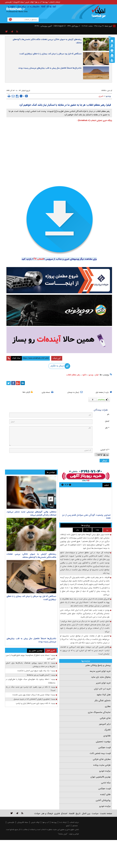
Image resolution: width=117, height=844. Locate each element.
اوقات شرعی (29, 2)
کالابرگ (107, 730)
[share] (6, 32)
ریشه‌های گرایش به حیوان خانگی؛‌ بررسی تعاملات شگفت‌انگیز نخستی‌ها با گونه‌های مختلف (47, 41)
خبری (101, 96)
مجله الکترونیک (18, 2)
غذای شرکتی (105, 718)
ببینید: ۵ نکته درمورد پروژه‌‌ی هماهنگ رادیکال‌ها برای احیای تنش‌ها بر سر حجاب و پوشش (30, 664)
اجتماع (64, 813)
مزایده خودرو (105, 771)
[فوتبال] (112, 50)
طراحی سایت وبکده (102, 765)
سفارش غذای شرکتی (102, 759)
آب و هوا (38, 2)
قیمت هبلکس (104, 747)
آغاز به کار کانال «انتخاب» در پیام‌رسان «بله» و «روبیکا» (33, 7)
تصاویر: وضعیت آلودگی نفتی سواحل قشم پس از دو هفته (86, 516)
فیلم (96, 374)
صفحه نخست (106, 813)
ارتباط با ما (63, 822)
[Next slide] (62, 485)
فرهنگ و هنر (47, 813)
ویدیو (108, 96)
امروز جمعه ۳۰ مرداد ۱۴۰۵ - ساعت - (96, 26)
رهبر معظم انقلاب (73, 374)
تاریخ (78, 813)
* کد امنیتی (104, 449)
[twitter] (8, 383)
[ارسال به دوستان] (13, 96)
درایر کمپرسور (105, 724)
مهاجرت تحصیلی (103, 741)
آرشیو (68, 825)
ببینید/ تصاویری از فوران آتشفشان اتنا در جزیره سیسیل (34, 699)
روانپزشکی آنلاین (103, 800)
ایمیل (107, 421)
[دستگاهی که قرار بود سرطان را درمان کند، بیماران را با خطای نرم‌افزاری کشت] (31, 576)
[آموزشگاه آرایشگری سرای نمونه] (59, 340)
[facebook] (13, 383)
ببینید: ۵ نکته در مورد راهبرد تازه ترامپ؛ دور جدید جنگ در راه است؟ (30, 688)
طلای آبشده (105, 794)
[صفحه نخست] (112, 40)
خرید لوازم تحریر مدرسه (100, 671)
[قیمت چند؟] (112, 45)
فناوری (57, 813)
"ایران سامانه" (62, 834)
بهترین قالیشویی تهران (100, 777)
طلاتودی (107, 735)
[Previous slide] (70, 485)
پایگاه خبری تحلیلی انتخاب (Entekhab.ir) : (94, 120)
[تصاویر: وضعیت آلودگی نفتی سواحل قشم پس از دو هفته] (85, 500)
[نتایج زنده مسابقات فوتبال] (112, 60)
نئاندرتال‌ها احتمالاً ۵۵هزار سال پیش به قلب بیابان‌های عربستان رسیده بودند (50, 68)
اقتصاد (71, 813)
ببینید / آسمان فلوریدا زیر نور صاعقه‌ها (41, 674)
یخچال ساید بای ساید (101, 677)
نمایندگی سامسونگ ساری (99, 712)
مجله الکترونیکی (22, 822)
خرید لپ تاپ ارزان (102, 688)
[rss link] (22, 813)
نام (108, 414)
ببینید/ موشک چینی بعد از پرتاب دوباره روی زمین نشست (33, 694)
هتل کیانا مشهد (104, 694)
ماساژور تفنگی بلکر (103, 700)
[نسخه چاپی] (9, 96)
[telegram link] (17, 813)
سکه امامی (106, 782)
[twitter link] (11, 813)
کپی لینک (56, 358)
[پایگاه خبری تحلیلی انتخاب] (99, 13)
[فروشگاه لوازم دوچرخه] (59, 310)
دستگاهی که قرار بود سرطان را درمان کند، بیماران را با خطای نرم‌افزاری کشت (50, 53)
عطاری (108, 706)
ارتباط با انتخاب (54, 2)
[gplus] (18, 383)
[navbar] (114, 26)
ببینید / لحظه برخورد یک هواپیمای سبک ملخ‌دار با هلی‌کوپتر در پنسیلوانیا (30, 681)
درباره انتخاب (74, 822)
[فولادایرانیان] (59, 280)
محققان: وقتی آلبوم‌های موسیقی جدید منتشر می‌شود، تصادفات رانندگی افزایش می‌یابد (31, 513)
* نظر (107, 427)
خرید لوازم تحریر (103, 683)
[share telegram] (12, 32)
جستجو (75, 825)
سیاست (95, 813)
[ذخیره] (17, 96)
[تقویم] (112, 55)
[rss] (17, 32)
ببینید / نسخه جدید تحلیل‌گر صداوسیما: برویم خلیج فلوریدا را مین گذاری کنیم (30, 657)
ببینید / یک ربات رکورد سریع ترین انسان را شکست (36, 670)
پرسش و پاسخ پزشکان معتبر (98, 665)
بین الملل (86, 813)
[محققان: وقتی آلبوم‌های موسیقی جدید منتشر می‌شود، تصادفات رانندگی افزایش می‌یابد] (31, 492)
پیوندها (45, 2)
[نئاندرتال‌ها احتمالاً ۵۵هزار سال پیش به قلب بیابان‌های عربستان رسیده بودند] (31, 619)
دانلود (84, 374)
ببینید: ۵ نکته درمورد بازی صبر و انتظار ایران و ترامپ (35, 703)
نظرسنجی (8, 2)
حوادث (37, 813)
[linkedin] (23, 383)
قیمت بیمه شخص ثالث (100, 753)
